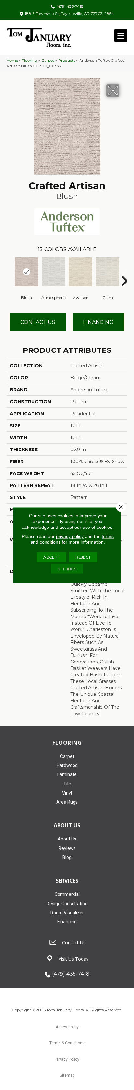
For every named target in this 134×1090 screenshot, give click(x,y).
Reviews (67, 848)
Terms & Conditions (67, 1043)
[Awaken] (80, 272)
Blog (67, 857)
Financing (67, 921)
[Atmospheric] (53, 272)
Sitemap (67, 1075)
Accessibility (67, 1027)
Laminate (67, 774)
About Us (67, 838)
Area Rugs (67, 802)
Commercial (67, 894)
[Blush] (26, 272)
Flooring (29, 60)
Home (12, 60)
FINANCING (98, 322)
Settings (67, 568)
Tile (67, 783)
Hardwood (67, 765)
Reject (83, 557)
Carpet (47, 60)
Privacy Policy (67, 1059)
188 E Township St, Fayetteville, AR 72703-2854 (69, 13)
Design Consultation (67, 903)
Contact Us (37, 322)
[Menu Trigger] (120, 35)
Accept (51, 557)
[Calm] (107, 272)
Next (124, 271)
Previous (10, 271)
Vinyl (67, 792)
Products (66, 60)
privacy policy (70, 536)
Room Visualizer (67, 912)
